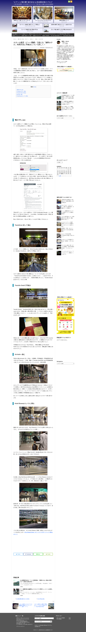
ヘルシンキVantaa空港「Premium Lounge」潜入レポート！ (67, 235)
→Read (21, 586)
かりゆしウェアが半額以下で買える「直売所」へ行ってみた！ (67, 241)
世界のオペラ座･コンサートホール (35, 34)
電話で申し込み (19, 89)
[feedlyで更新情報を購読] (69, 2)
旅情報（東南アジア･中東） (27, 35)
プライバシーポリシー (20, 626)
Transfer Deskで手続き (21, 92)
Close (34, 86)
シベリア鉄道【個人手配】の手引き (63, 34)
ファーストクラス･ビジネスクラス (49, 34)
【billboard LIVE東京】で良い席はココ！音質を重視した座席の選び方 (67, 201)
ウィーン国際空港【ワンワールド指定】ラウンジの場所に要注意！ (67, 212)
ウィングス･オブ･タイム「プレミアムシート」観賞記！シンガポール (67, 253)
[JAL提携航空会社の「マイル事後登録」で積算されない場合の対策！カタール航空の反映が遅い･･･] (16, 583)
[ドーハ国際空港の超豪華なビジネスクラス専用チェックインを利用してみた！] (16, 591)
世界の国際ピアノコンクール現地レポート (20, 34)
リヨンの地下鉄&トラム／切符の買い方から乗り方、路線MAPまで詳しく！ (67, 218)
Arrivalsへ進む (19, 94)
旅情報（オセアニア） (37, 35)
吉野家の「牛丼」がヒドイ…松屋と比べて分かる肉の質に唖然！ (67, 230)
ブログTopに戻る (40, 598)
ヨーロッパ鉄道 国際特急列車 (21, 621)
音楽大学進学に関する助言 (68, 35)
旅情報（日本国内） (46, 35)
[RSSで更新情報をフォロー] (71, 2)
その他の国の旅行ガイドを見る (22, 598)
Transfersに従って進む (21, 91)
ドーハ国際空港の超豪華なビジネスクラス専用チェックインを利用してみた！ (67, 103)
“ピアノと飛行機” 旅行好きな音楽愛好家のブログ (33, 2)
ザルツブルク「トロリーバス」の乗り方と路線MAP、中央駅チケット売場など (67, 207)
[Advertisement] (33, 107)
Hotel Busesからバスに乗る (22, 96)
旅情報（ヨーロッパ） (16, 35)
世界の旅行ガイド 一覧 (20, 623)
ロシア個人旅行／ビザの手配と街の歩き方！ (24, 624)
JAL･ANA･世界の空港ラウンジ (56, 35)
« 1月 (60, 175)
